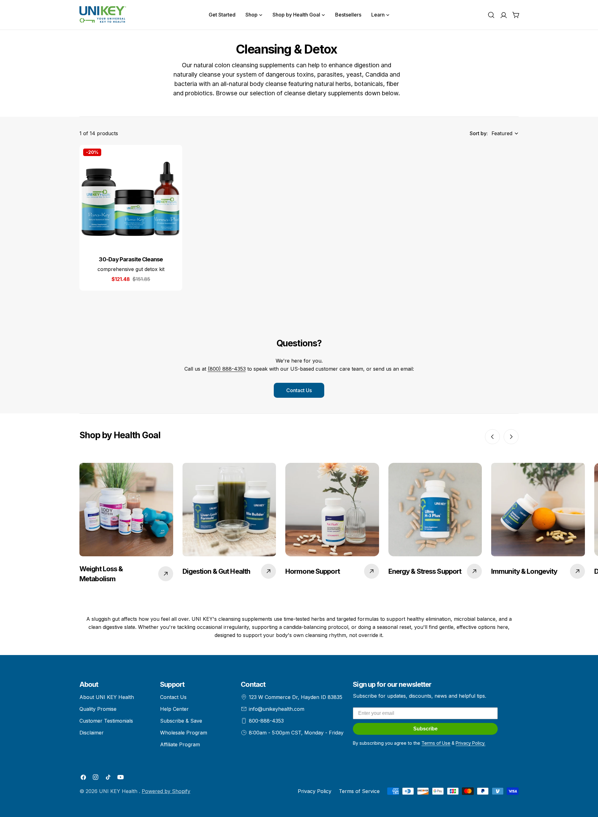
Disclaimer (91, 732)
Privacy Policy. (470, 743)
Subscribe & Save (181, 721)
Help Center (174, 709)
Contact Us (299, 390)
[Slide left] (492, 436)
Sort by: (479, 133)
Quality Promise (97, 709)
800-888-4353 (266, 721)
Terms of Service (359, 791)
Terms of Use (435, 743)
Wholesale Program (183, 732)
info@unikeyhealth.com (276, 709)
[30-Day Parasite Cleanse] (130, 196)
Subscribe (425, 728)
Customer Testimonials (106, 721)
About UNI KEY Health (106, 697)
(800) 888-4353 (227, 369)
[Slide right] (511, 436)
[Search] (491, 15)
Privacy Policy (314, 791)
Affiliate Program (180, 744)
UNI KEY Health (119, 791)
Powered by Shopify (166, 791)
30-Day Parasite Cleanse (131, 259)
